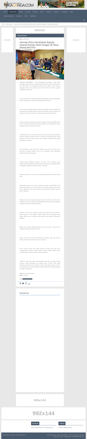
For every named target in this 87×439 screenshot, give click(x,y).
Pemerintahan (13, 11)
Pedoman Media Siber (62, 435)
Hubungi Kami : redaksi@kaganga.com (74, 436)
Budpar (21, 11)
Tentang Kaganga (51, 435)
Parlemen (48, 11)
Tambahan (32, 16)
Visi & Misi (56, 436)
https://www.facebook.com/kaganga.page (42, 427)
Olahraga (35, 11)
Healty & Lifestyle (8, 16)
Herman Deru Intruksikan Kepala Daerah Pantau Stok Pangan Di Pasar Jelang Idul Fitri (36, 24)
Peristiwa (27, 11)
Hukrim (42, 11)
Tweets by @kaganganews (65, 427)
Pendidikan (65, 11)
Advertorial (19, 16)
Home (5, 11)
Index (26, 16)
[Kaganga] (19, 5)
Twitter (62, 423)
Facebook (35, 423)
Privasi (61, 436)
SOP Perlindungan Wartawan (76, 435)
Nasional (56, 11)
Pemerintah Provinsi (27, 278)
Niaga (71, 11)
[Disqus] (40, 321)
